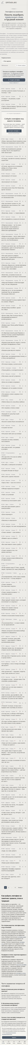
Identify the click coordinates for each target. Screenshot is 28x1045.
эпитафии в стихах (21, 973)
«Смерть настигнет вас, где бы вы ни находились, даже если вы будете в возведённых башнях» (13, 247)
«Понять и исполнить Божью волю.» (12, 615)
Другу (7, 419)
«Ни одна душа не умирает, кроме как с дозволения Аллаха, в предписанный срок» (12, 257)
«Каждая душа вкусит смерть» (11, 350)
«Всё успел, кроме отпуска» (10, 476)
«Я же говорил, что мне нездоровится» (13, 526)
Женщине (8, 173)
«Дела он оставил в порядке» (10, 382)
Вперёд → (20, 887)
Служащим (8, 368)
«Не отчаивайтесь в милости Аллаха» (13, 219)
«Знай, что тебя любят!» (9, 851)
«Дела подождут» (7, 514)
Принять (14, 1037)
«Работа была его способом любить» (13, 402)
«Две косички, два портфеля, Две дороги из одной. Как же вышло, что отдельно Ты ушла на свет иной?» (13, 696)
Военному (8, 263)
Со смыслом (8, 573)
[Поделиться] (25, 89)
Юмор (7, 874)
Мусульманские (9, 146)
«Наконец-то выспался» (9, 520)
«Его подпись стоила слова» (10, 408)
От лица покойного (10, 453)
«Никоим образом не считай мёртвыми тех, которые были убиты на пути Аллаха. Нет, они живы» (13, 267)
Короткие (8, 88)
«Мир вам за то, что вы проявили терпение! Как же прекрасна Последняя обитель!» (12, 292)
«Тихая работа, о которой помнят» (12, 370)
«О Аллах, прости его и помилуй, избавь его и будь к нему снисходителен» (12, 168)
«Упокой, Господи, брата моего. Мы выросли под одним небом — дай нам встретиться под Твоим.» (13, 769)
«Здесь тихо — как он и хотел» (11, 482)
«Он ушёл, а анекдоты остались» (11, 464)
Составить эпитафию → (14, 131)
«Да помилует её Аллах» (9, 176)
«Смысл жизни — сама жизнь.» (11, 532)
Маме (7, 139)
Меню (25, 1043)
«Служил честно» (7, 427)
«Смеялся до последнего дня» (11, 500)
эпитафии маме (22, 937)
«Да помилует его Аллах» (9, 182)
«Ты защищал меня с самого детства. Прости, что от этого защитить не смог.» (13, 779)
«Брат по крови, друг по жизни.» (11, 737)
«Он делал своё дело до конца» (11, 433)
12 (15, 887)
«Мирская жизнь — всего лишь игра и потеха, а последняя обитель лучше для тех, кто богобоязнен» (13, 238)
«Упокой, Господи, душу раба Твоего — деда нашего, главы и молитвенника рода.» (11, 640)
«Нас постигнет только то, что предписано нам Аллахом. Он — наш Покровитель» (13, 205)
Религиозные (9, 619)
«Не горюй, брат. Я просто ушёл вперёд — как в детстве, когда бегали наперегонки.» (13, 752)
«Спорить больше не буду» (10, 470)
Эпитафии (9, 1043)
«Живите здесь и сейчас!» (9, 538)
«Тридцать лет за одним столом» (11, 388)
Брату (7, 727)
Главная (3, 1043)
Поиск (14, 1043)
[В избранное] (23, 89)
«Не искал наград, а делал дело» (11, 364)
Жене (7, 860)
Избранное (19, 1043)
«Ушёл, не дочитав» (7, 494)
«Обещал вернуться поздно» (10, 488)
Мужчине (8, 244)
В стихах (7, 692)
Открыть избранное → (14, 82)
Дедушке (8, 636)
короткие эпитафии (21, 964)
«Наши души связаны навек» (10, 863)
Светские (8, 854)
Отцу (7, 399)
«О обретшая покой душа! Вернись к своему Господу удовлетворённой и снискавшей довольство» (13, 334)
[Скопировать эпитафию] (20, 89)
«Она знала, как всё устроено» (11, 376)
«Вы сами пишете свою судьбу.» (11, 544)
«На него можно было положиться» (12, 421)
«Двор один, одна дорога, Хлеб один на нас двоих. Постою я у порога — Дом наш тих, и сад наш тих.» (14, 789)
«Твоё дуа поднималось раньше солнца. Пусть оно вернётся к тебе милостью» (11, 150)
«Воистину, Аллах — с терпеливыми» (13, 213)
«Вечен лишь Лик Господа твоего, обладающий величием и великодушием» (12, 317)
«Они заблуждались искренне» (11, 857)
